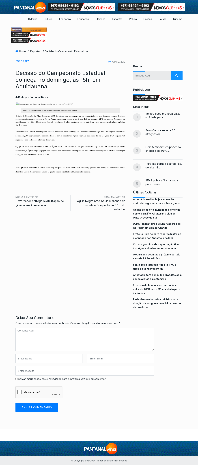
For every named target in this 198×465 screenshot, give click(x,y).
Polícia (133, 19)
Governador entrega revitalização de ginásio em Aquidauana (39, 201)
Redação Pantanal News (33, 97)
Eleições (100, 19)
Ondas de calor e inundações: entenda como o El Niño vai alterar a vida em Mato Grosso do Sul (156, 213)
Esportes (117, 19)
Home (22, 51)
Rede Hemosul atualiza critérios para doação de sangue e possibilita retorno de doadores (157, 303)
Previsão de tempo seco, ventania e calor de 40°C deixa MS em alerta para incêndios (156, 289)
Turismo (177, 19)
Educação (83, 19)
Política (147, 19)
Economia (65, 19)
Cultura (48, 19)
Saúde (162, 19)
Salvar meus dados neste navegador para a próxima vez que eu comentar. (62, 378)
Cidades (32, 19)
